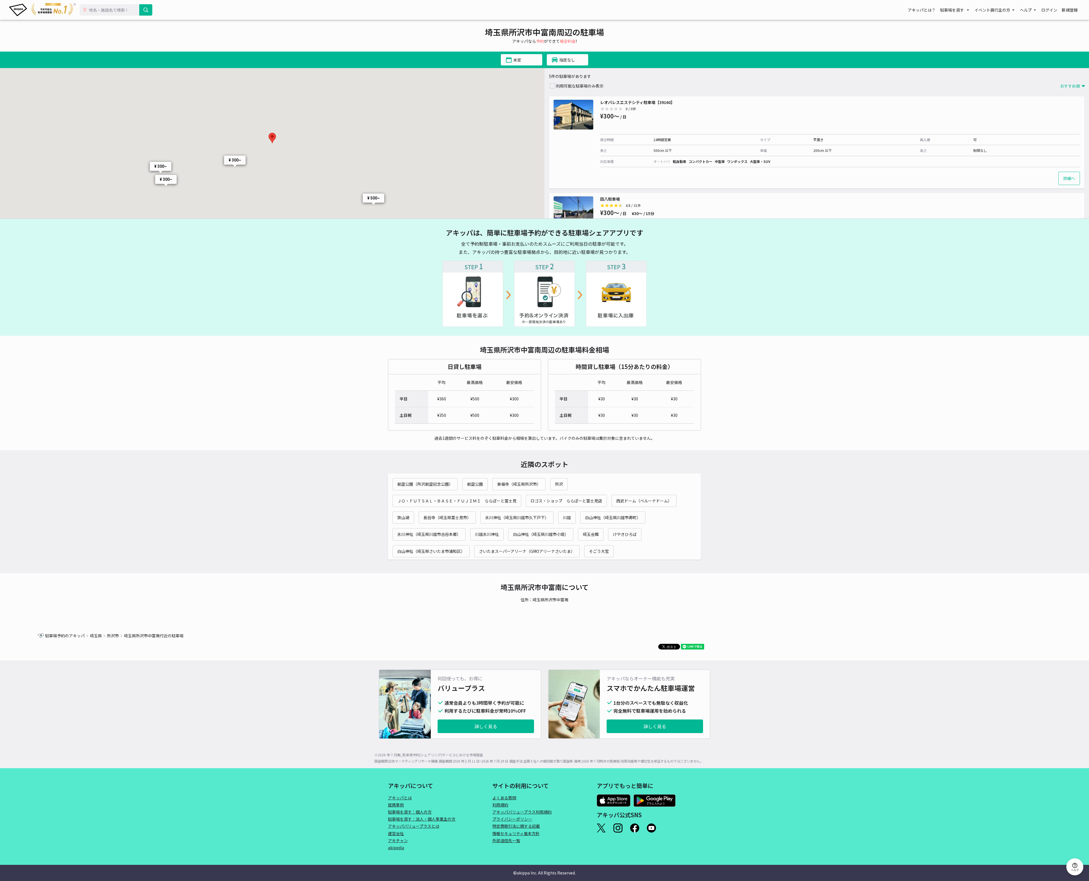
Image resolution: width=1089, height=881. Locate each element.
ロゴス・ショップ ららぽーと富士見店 (566, 501)
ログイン (1049, 10)
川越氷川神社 (487, 534)
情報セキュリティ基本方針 (516, 833)
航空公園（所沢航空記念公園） (425, 484)
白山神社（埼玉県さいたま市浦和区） (431, 551)
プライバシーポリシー (512, 819)
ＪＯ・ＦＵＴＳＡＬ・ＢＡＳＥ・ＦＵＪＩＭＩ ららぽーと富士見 (456, 501)
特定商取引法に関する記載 (516, 826)
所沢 (559, 484)
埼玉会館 (591, 534)
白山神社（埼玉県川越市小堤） (541, 534)
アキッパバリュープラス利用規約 (522, 812)
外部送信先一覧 (506, 840)
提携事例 (396, 805)
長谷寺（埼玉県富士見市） (447, 517)
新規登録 (1070, 10)
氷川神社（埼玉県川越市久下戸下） (517, 517)
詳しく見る (485, 726)
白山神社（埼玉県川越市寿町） (613, 517)
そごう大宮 (599, 551)
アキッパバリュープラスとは (413, 826)
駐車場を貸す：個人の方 (410, 812)
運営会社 (396, 833)
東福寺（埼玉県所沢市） (519, 484)
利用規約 (500, 805)
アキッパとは (400, 798)
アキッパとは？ (922, 10)
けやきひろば (625, 534)
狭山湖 (403, 517)
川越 (567, 517)
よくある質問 (504, 798)
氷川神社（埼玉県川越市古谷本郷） (429, 534)
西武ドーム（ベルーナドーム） (644, 501)
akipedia (396, 847)
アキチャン (398, 840)
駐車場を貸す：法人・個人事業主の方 (421, 819)
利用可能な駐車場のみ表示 (579, 86)
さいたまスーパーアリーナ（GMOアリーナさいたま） (527, 551)
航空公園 (475, 484)
